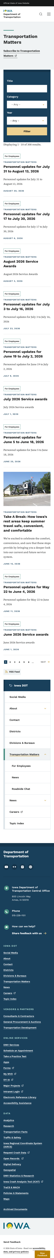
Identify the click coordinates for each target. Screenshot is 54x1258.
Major (11, 1085)
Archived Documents (15, 1209)
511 (6, 1079)
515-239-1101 (18, 915)
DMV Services (11, 1044)
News (6, 987)
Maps (6, 1199)
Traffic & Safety (12, 1137)
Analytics (8, 1120)
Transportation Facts (15, 1131)
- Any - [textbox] (16, 104)
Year (9, 112)
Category (12, 96)
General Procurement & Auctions (22, 1022)
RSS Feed (14, 671)
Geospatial (9, 1170)
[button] (42, 1254)
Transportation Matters (16, 981)
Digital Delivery (12, 1164)
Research (8, 1126)
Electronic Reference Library (19, 1097)
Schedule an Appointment (18, 1050)
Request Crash (14, 1152)
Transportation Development (19, 1027)
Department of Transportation (12, 15)
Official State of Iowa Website (16, 3)
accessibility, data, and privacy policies (24, 1250)
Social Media (10, 952)
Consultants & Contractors (18, 1016)
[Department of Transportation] (10, 11)
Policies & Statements (16, 1193)
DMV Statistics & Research (18, 1175)
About (6, 958)
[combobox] (27, 104)
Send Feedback (12, 1242)
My (8, 1074)
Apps (6, 1062)
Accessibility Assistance (17, 1103)
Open (11, 1158)
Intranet (11, 1091)
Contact (8, 964)
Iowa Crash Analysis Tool (21, 1181)
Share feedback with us (27, 933)
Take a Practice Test (14, 1056)
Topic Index (9, 999)
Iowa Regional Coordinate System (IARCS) (22, 1145)
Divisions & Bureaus (14, 975)
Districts (8, 970)
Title (10, 80)
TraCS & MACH (11, 1187)
